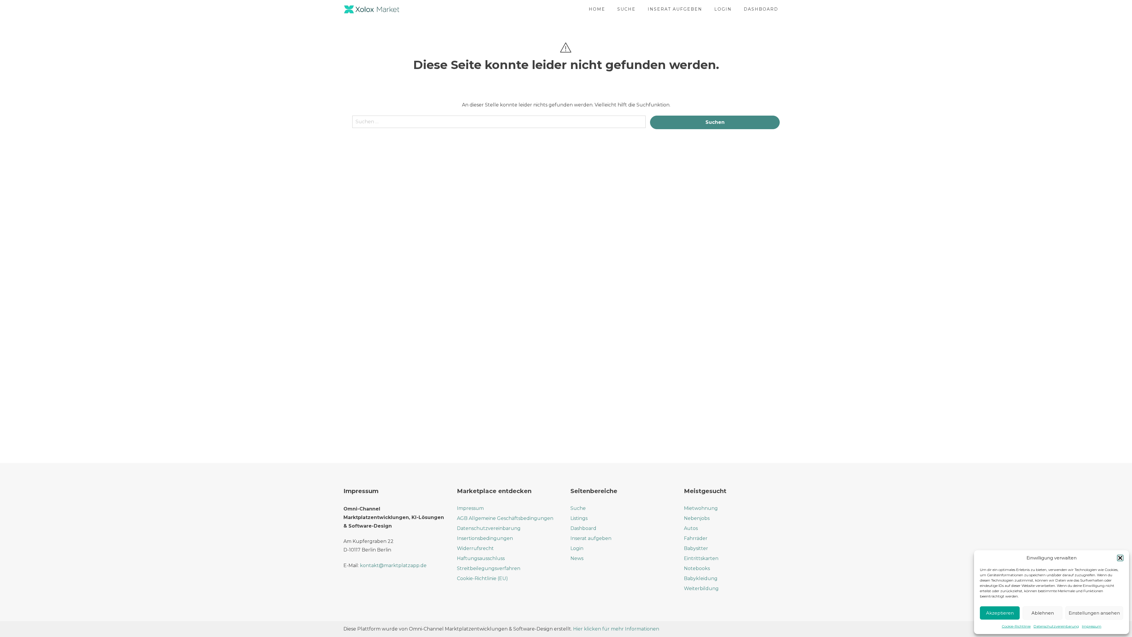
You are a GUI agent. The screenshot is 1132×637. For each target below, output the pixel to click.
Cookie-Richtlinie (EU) (482, 578)
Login (723, 9)
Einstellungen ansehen (1094, 613)
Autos (691, 528)
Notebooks (697, 568)
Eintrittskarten (701, 558)
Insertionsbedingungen (485, 538)
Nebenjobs (697, 518)
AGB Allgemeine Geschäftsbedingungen (505, 518)
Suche (626, 9)
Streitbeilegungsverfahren (488, 568)
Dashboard (761, 9)
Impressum (1091, 626)
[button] (1120, 558)
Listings (579, 518)
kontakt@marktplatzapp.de (393, 565)
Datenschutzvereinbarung (1056, 626)
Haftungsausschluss (481, 558)
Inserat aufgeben (675, 9)
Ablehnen (1042, 613)
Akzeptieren (1000, 613)
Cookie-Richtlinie (1016, 626)
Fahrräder (696, 538)
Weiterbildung (701, 588)
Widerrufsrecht (475, 548)
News (576, 558)
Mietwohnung (701, 508)
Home (597, 9)
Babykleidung (701, 578)
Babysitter (696, 548)
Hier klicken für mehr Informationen (615, 629)
